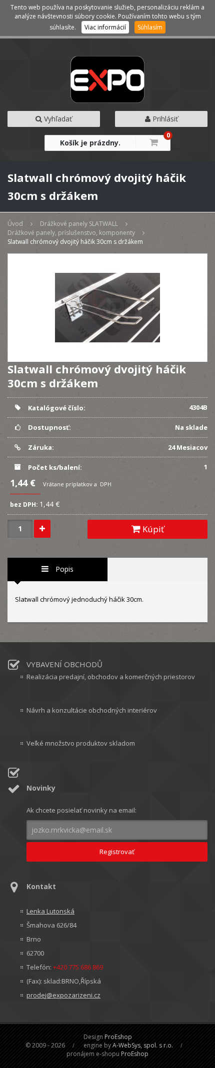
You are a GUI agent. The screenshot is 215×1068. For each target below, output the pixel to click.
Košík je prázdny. (90, 142)
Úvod (15, 223)
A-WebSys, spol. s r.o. (142, 1045)
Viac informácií (105, 27)
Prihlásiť (164, 118)
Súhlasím (150, 27)
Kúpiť (152, 529)
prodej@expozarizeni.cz (63, 995)
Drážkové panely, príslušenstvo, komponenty (71, 232)
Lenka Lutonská (50, 911)
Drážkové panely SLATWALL (79, 223)
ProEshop (118, 1037)
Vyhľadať (57, 118)
